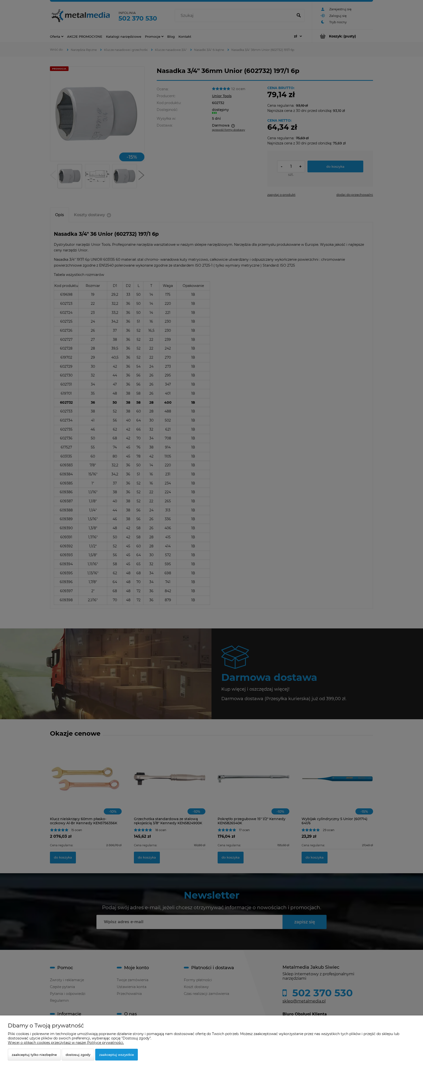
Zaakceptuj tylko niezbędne (34, 1055)
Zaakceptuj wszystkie (116, 1055)
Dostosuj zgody (78, 1055)
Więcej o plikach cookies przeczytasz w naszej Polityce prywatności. (66, 1042)
